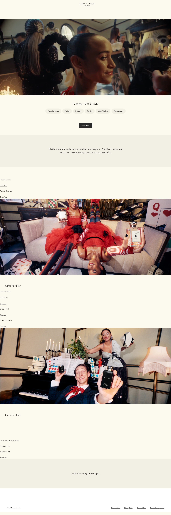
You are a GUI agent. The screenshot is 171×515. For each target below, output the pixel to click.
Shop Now (3, 186)
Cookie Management (157, 508)
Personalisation (118, 111)
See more (85, 125)
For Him (89, 111)
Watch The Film (103, 111)
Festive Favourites (53, 111)
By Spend (78, 111)
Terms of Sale (141, 508)
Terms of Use (115, 508)
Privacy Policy (128, 508)
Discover (3, 304)
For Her (67, 111)
